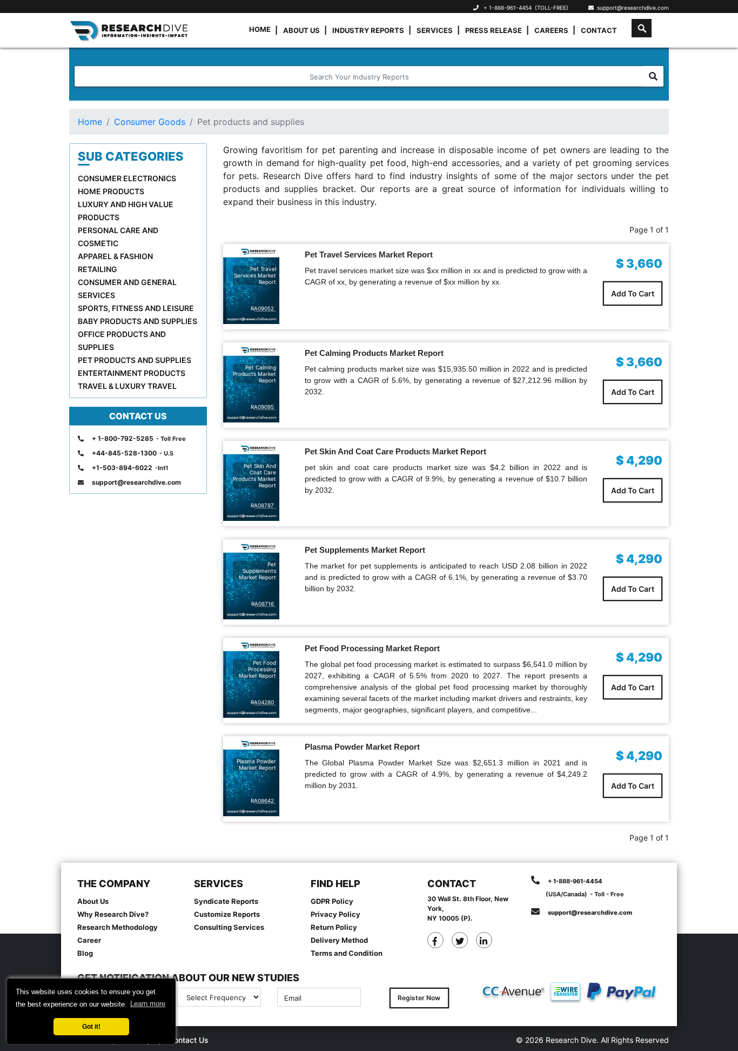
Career (89, 940)
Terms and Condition (347, 953)
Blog (85, 953)
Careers (551, 30)
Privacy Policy (335, 914)
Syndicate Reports (226, 901)
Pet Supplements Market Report (365, 549)
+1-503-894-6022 (122, 468)
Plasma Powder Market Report (362, 746)
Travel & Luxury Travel (127, 386)
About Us (301, 30)
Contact (599, 30)
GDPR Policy (332, 901)
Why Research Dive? (113, 914)
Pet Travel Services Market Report (369, 254)
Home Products (111, 191)
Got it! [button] (91, 1026)
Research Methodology (117, 927)
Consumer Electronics (127, 178)
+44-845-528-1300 (124, 453)
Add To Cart (632, 293)
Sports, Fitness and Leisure (136, 308)
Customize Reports (227, 914)
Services (435, 30)
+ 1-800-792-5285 (122, 438)
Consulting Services (229, 927)
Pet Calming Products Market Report (374, 353)
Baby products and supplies (137, 321)
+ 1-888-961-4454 (508, 7)
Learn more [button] (147, 1004)
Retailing (97, 269)
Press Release (493, 30)
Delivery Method (339, 940)
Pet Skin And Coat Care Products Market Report (395, 451)
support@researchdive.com (631, 7)
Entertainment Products (131, 373)
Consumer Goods (149, 121)
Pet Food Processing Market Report (372, 648)
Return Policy (334, 927)
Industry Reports (368, 30)
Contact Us (189, 1040)
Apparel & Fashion (115, 256)
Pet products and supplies (134, 360)
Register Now (419, 998)
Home (260, 29)
